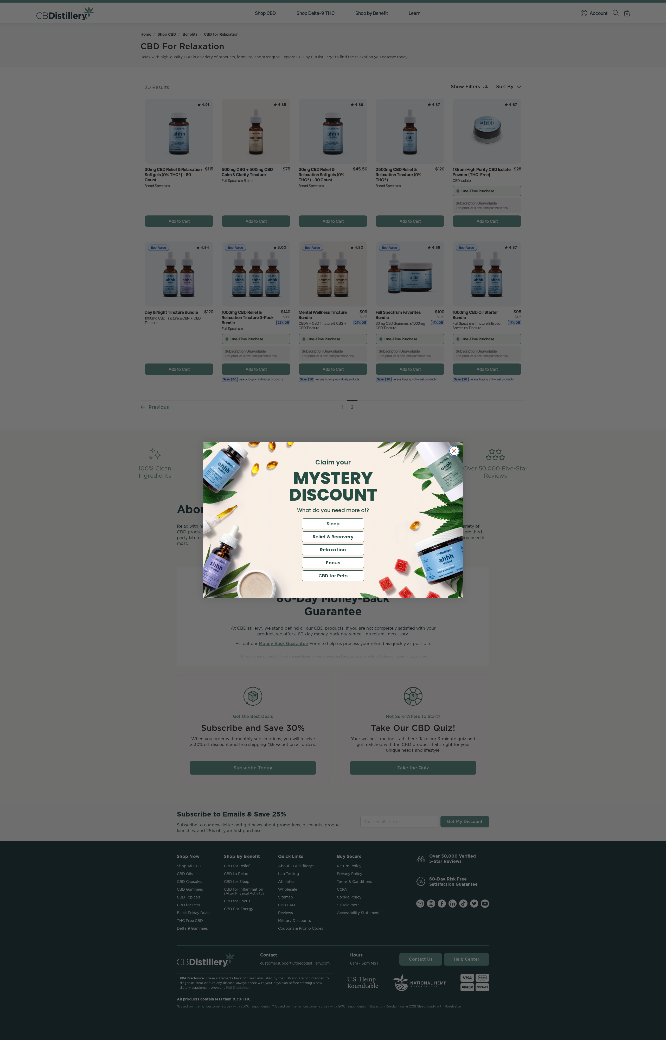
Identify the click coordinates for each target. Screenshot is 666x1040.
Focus (333, 562)
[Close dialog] (454, 451)
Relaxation (333, 549)
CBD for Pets (333, 575)
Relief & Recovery (333, 536)
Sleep (333, 523)
